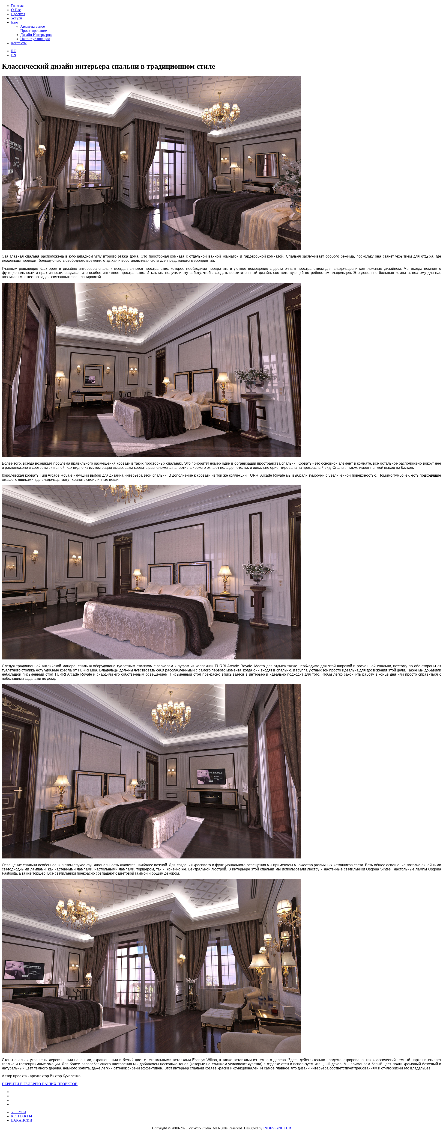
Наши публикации (35, 39)
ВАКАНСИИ (21, 1120)
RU (13, 51)
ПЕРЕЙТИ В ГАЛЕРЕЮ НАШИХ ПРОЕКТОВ (40, 1084)
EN (13, 55)
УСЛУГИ (18, 1112)
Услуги (16, 18)
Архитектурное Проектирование (33, 28)
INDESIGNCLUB (277, 1128)
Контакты (19, 43)
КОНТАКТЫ (21, 1116)
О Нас (16, 10)
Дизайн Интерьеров (36, 35)
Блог (14, 22)
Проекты (18, 14)
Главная (17, 6)
